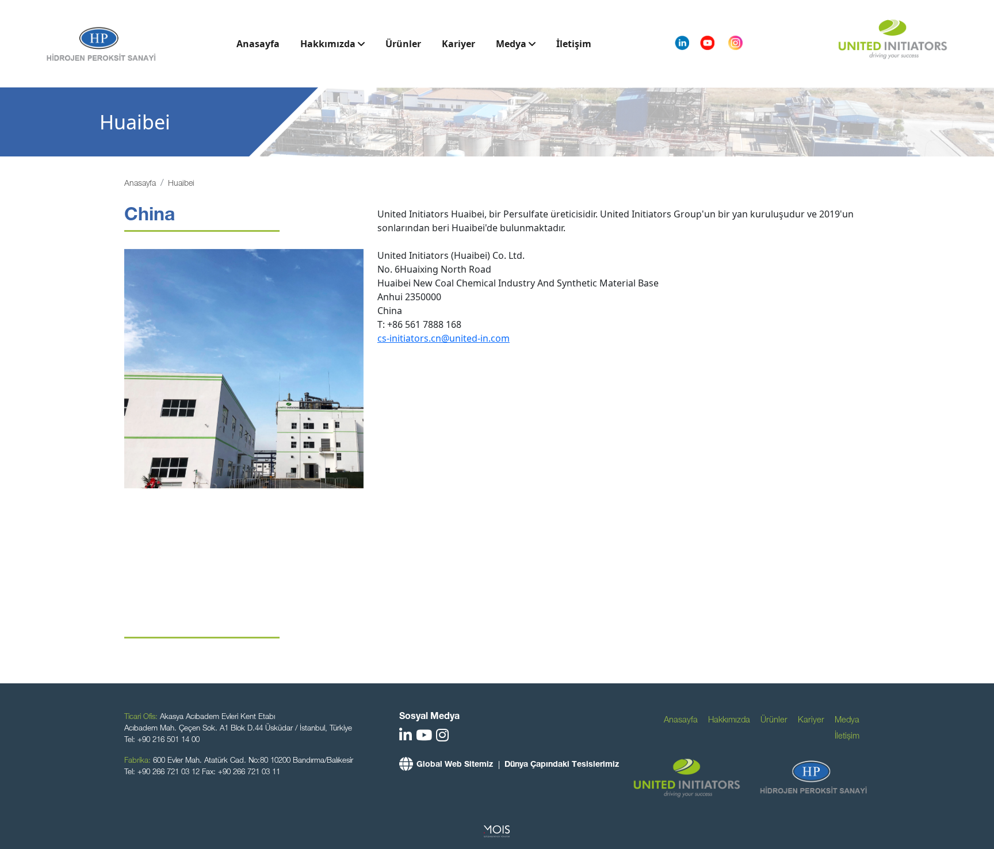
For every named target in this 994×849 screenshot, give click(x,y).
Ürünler (403, 43)
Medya (512, 43)
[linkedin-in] (405, 737)
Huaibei (181, 184)
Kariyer (458, 43)
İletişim (573, 43)
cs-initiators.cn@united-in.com (443, 338)
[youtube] (424, 737)
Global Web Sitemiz (454, 765)
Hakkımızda (329, 43)
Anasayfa (258, 43)
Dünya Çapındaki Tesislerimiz (561, 765)
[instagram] (442, 737)
